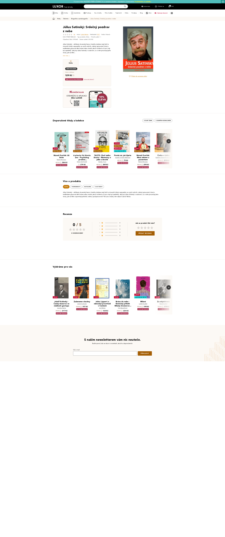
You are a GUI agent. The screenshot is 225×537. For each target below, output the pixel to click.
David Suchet (163, 304)
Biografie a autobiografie (79, 19)
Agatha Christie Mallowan (122, 157)
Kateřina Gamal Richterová (163, 157)
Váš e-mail (76, 350)
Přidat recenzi (145, 233)
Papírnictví (119, 13)
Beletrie (66, 19)
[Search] (125, 6)
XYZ (98, 34)
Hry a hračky (98, 13)
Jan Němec (102, 308)
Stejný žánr (148, 120)
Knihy (56, 13)
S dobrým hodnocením (163, 120)
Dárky (126, 13)
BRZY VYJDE (159, 151)
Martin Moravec (61, 159)
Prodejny (134, 13)
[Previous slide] (118, 49)
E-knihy (66, 13)
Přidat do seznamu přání (139, 76)
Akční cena (118, 148)
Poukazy (88, 13)
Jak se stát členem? (89, 79)
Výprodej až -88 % (120, 151)
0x (74, 34)
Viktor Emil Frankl (82, 162)
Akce (150, 13)
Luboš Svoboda (82, 304)
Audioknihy (77, 13)
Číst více (65, 55)
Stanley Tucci (102, 162)
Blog (141, 13)
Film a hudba (108, 13)
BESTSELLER (57, 151)
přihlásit (145, 353)
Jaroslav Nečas (61, 308)
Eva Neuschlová (122, 308)
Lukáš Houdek (143, 304)
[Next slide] (158, 49)
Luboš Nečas (84, 34)
